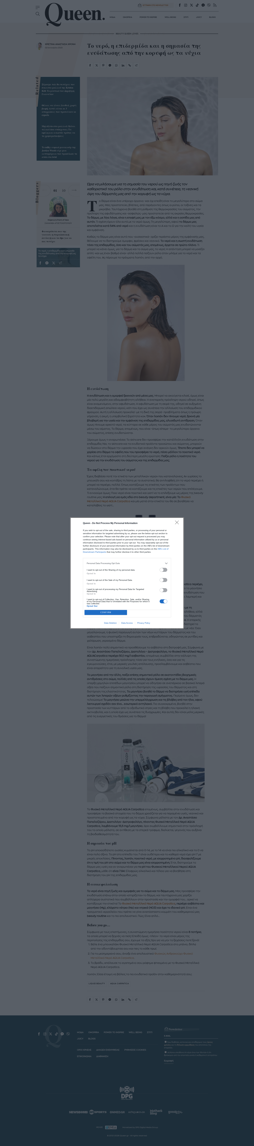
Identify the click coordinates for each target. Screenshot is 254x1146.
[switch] (163, 570)
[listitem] (127, 563)
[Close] (178, 523)
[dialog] (127, 573)
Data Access (127, 623)
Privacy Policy (143, 623)
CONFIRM (105, 612)
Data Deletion (110, 623)
